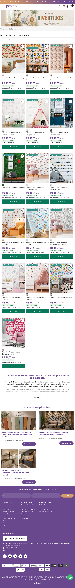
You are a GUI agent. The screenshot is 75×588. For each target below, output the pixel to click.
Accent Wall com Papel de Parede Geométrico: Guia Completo (53, 433)
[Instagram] (10, 556)
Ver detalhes (13, 92)
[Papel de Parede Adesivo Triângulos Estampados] (61, 223)
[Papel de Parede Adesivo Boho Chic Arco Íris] (61, 58)
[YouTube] (25, 556)
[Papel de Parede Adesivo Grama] (13, 168)
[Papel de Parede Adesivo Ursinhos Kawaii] (37, 168)
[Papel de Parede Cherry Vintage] (13, 58)
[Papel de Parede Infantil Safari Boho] (37, 58)
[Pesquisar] (60, 6)
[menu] (3, 6)
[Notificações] (64, 6)
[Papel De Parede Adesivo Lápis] (61, 278)
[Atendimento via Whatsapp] (70, 577)
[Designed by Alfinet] (37, 583)
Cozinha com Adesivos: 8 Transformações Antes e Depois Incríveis (15, 472)
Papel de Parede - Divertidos (14, 29)
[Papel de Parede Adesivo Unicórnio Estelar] (13, 113)
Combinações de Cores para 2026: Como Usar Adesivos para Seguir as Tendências (16, 434)
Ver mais (36, 397)
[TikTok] (20, 556)
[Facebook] (5, 556)
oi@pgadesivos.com (13, 550)
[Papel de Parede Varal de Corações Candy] (37, 113)
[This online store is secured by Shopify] (6, 565)
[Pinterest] (15, 556)
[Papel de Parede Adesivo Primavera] (13, 278)
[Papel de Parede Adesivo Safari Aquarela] (13, 223)
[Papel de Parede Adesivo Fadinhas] (37, 278)
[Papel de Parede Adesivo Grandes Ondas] (61, 113)
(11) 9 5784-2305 (12, 548)
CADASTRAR (68, 495)
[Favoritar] (22, 46)
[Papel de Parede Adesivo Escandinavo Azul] (61, 168)
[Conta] (67, 6)
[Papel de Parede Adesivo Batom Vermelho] (13, 333)
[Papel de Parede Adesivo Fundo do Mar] (37, 223)
